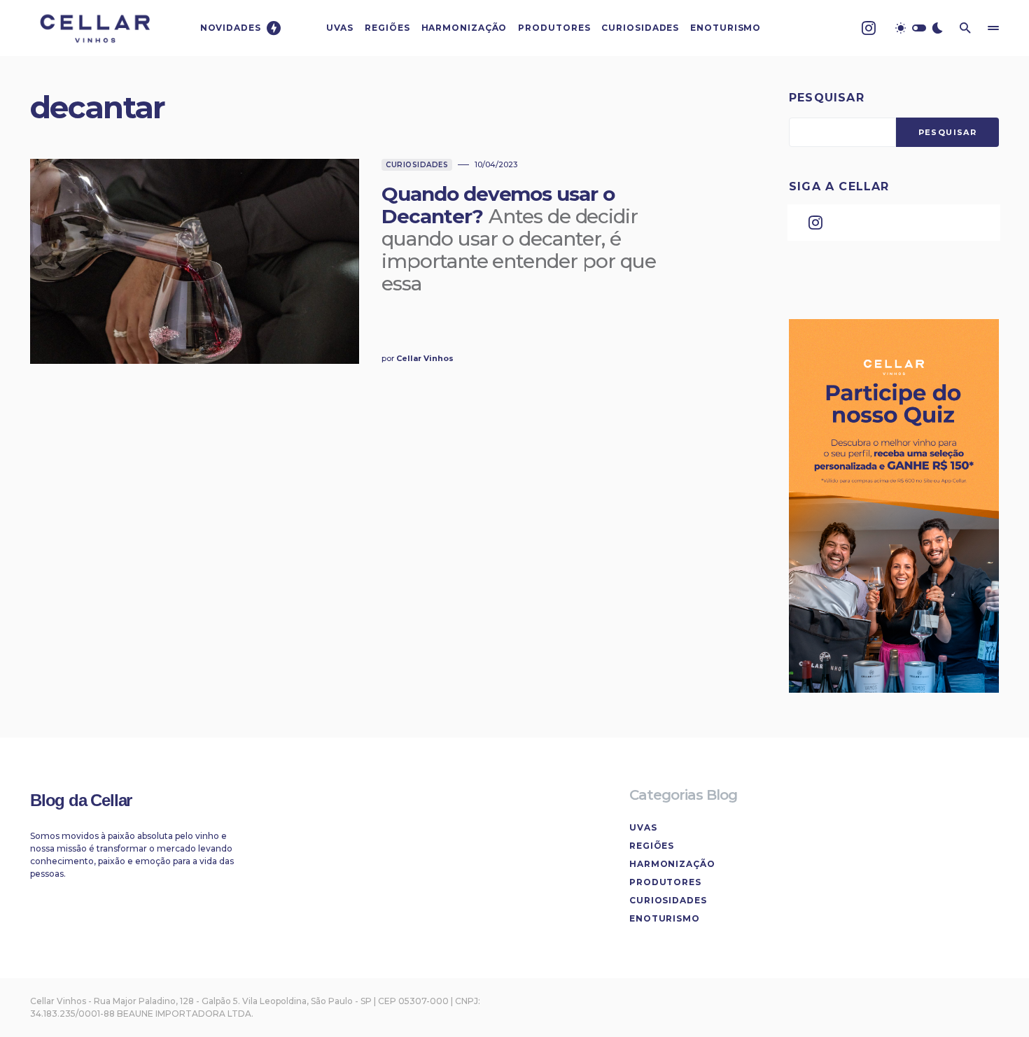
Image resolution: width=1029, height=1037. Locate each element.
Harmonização (672, 864)
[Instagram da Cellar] (869, 28)
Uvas (643, 827)
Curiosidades (417, 164)
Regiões (651, 845)
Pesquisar (826, 97)
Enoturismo (664, 918)
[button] (919, 28)
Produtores (665, 882)
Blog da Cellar (81, 800)
